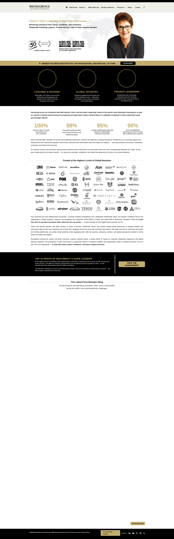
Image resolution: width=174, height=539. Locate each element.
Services (82, 7)
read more (40, 360)
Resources (120, 7)
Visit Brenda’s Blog (138, 523)
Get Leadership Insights (107, 533)
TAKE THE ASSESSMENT (132, 264)
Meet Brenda (73, 7)
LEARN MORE (128, 63)
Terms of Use (76, 532)
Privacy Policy (85, 532)
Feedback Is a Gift (44, 354)
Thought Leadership (107, 7)
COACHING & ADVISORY (47, 92)
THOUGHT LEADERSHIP (126, 91)
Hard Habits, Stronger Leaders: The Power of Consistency (59, 430)
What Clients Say (93, 7)
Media (129, 7)
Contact (137, 7)
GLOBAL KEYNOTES (87, 92)
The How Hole (42, 506)
